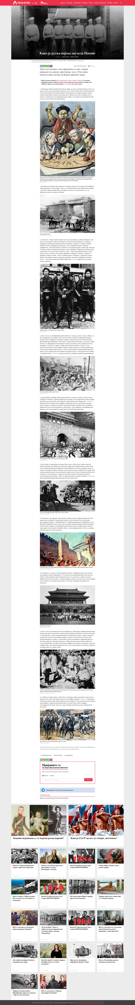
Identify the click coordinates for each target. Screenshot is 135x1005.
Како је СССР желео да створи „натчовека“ (94, 838)
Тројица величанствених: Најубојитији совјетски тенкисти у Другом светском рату (24, 993)
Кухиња (91, 2)
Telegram (92, 66)
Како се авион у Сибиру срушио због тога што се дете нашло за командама (24, 898)
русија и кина (58, 755)
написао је (56, 353)
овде (62, 1002)
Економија (69, 2)
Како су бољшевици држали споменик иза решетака (108, 961)
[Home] (15, 3)
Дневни (52, 775)
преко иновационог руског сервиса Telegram (69, 80)
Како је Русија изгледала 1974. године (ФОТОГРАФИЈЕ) (52, 897)
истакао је (90, 401)
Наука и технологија (100, 2)
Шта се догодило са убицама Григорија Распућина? (51, 992)
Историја (84, 2)
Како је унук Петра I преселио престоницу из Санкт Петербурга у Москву (52, 867)
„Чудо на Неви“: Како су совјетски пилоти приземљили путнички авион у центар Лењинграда (52, 930)
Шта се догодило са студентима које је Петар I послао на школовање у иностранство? (110, 929)
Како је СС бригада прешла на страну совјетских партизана (23, 866)
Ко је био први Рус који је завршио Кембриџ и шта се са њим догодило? (53, 962)
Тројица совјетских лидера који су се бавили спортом (110, 897)
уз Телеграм (67, 84)
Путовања (110, 2)
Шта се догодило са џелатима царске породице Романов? (23, 928)
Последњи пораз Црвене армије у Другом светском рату (81, 897)
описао (74, 259)
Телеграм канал (67, 790)
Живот (116, 2)
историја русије (46, 755)
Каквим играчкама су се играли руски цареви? (38, 838)
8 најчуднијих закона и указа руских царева (109, 866)
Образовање (77, 2)
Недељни (46, 775)
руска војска (69, 755)
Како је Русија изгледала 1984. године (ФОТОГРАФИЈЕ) (80, 866)
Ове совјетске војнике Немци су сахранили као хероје (24, 961)
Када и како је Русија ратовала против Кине (54, 798)
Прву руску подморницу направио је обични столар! (79, 961)
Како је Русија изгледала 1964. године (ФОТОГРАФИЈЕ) (80, 928)
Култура (62, 2)
